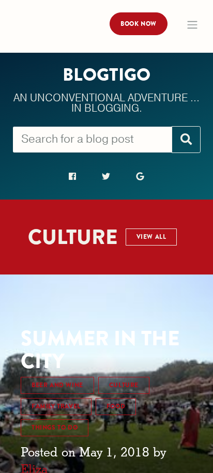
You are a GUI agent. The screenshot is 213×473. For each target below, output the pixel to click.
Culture (124, 385)
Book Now (138, 23)
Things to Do (55, 427)
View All (151, 236)
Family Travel (56, 406)
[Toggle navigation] (192, 25)
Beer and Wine (57, 385)
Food (115, 406)
